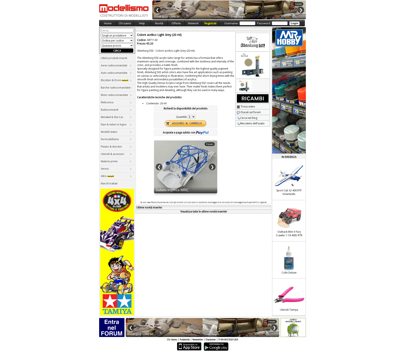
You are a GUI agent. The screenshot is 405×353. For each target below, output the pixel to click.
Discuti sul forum (250, 112)
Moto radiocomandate (114, 95)
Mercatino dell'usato (252, 123)
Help (142, 23)
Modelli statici (109, 132)
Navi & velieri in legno (114, 124)
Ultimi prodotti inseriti (114, 58)
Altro (104, 176)
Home (108, 23)
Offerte (176, 23)
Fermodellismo (110, 139)
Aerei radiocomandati (114, 65)
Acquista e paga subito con (179, 132)
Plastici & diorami (111, 146)
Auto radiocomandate (114, 73)
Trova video (247, 106)
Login (294, 23)
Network (193, 23)
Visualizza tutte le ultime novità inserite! (203, 211)
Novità (159, 23)
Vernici (105, 168)
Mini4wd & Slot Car (112, 117)
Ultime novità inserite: (149, 207)
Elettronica (107, 102)
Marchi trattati (109, 183)
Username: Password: (261, 23)
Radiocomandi (109, 109)
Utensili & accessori (112, 154)
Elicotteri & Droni (111, 80)
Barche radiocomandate (115, 87)
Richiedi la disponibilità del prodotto (186, 108)
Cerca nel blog (248, 118)
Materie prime (109, 161)
